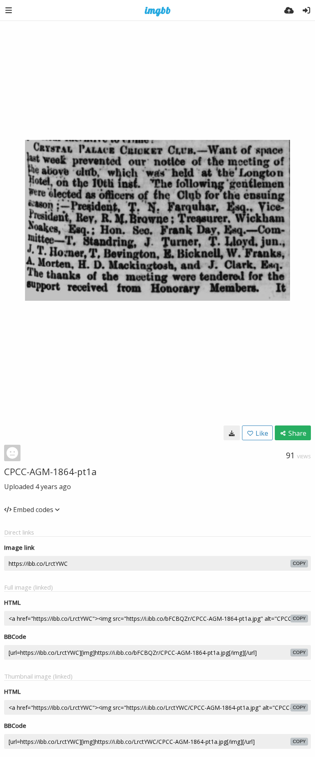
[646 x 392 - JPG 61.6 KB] (232, 432)
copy (299, 563)
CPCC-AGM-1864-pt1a (50, 471)
